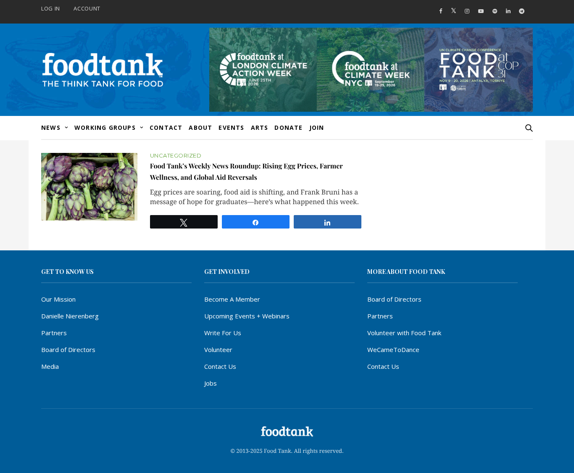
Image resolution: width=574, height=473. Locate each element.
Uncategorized (176, 155)
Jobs (210, 383)
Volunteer (218, 349)
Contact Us (220, 366)
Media (50, 366)
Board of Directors (68, 349)
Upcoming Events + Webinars (247, 316)
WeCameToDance (393, 349)
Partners (54, 332)
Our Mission (58, 299)
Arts (260, 127)
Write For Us (222, 332)
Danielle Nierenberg (70, 316)
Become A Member (232, 299)
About (200, 127)
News (51, 127)
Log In (50, 8)
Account (87, 8)
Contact (166, 127)
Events (231, 127)
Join (316, 127)
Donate (288, 127)
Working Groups (105, 127)
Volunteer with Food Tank (404, 332)
